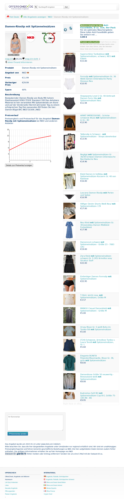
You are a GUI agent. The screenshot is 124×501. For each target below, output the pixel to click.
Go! (66, 7)
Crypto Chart (48, 494)
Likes (7, 485)
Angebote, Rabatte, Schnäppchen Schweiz (60, 479)
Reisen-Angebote (11, 494)
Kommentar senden (18, 433)
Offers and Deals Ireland (54, 485)
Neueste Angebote (11, 488)
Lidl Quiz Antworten (11, 482)
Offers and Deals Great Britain (56, 482)
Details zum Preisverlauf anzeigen (19, 165)
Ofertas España (51, 488)
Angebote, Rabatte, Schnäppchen (57, 476)
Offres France (50, 491)
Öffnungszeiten (10, 491)
